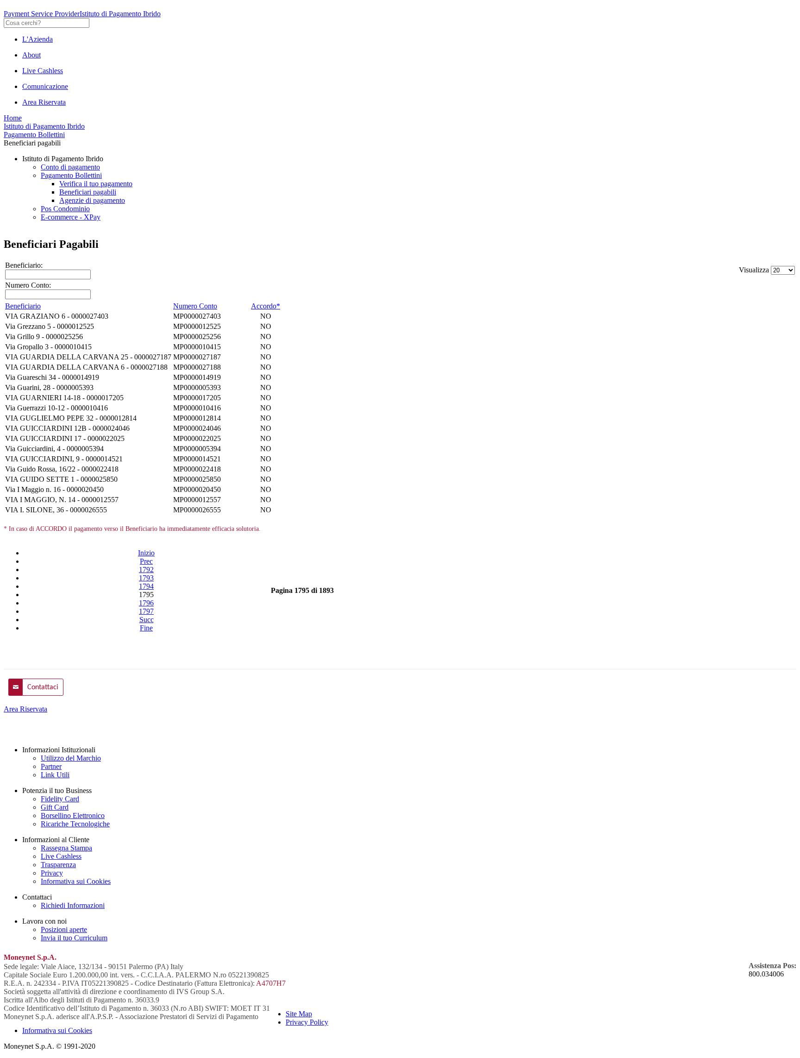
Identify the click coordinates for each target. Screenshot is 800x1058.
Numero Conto (195, 306)
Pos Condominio (65, 209)
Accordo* (265, 306)
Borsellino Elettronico (73, 815)
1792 (146, 569)
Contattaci (42, 687)
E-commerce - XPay (70, 217)
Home (13, 118)
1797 (146, 611)
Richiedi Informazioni (73, 905)
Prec (146, 561)
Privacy (52, 873)
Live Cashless (42, 71)
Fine (146, 628)
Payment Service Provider (42, 14)
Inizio (146, 553)
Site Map (299, 1014)
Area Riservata (44, 102)
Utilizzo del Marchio (71, 758)
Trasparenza (58, 865)
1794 (146, 586)
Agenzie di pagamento (92, 200)
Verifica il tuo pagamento (95, 184)
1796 (146, 603)
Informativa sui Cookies (76, 881)
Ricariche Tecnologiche (75, 824)
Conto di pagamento (70, 167)
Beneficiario (23, 306)
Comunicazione (45, 86)
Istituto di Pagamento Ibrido (120, 14)
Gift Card (55, 807)
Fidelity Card (60, 799)
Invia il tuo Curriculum (74, 938)
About (31, 55)
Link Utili (55, 775)
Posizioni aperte (64, 929)
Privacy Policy (307, 1022)
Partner (51, 766)
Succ (146, 619)
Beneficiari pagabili (87, 192)
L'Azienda (37, 39)
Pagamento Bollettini (34, 135)
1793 (146, 578)
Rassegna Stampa (66, 848)
